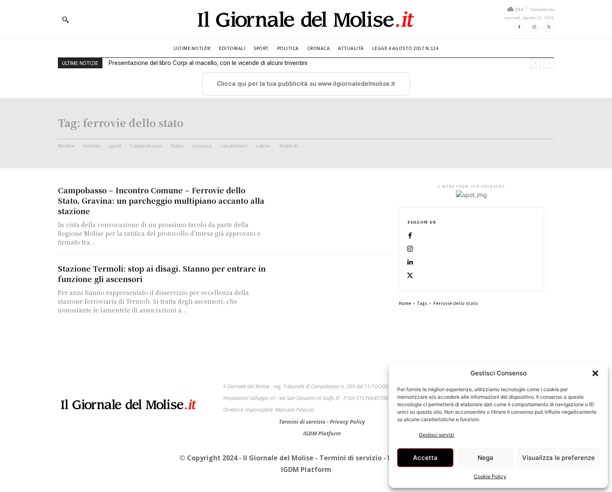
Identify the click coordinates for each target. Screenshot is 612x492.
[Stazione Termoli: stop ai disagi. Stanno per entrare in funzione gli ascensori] (331, 292)
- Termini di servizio (349, 457)
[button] (595, 373)
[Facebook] (519, 27)
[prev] (535, 63)
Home (405, 303)
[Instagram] (534, 27)
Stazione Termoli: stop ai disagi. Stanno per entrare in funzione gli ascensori (162, 273)
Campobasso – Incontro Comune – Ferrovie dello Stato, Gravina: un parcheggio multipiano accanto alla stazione (161, 200)
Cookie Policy (490, 476)
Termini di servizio (303, 421)
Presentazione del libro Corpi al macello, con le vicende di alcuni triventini (208, 63)
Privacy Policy (347, 421)
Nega (485, 458)
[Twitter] (549, 27)
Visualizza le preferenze (558, 458)
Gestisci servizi (436, 435)
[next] (549, 63)
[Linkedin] (410, 262)
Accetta (425, 458)
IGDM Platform (322, 433)
